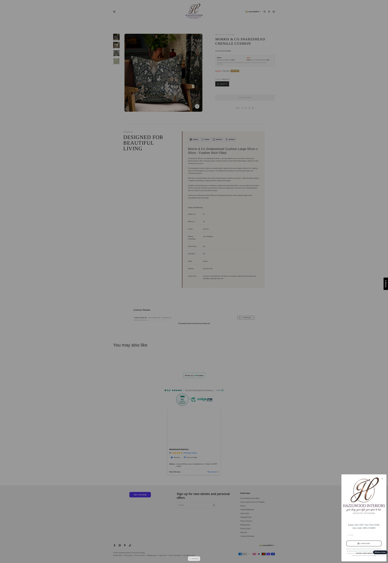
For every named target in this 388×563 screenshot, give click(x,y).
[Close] (382, 479)
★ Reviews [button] (386, 283)
